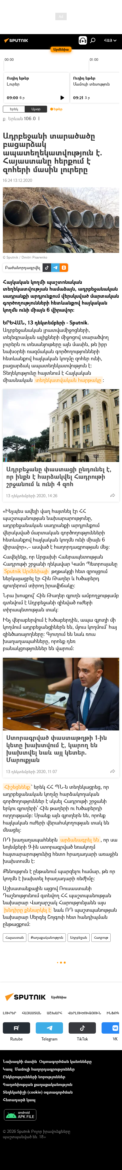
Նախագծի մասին (20, 1061)
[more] (112, 495)
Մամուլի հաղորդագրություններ (45, 1069)
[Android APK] (20, 1115)
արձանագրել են (79, 839)
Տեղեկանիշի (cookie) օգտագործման (38, 1092)
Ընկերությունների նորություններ (34, 1076)
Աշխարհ (54, 1013)
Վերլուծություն (84, 1013)
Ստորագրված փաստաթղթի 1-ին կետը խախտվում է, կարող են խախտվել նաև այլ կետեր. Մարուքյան (56, 748)
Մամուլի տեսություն (91, 84)
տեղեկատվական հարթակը (68, 379)
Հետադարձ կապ (19, 1099)
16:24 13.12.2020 (17, 180)
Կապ (7, 1069)
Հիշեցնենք (17, 786)
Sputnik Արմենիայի (26, 571)
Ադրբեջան (78, 937)
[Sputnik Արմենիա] (17, 42)
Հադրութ (101, 937)
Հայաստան (14, 937)
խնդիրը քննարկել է (27, 909)
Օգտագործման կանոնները (65, 1061)
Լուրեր (13, 84)
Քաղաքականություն (47, 937)
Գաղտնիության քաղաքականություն (37, 1084)
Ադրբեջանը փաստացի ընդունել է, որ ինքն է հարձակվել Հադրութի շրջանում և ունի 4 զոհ (59, 476)
